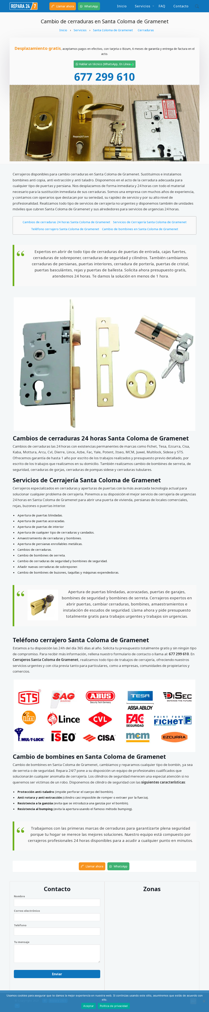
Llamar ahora (64, 6)
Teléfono (20, 925)
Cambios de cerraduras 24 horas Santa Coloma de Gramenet (66, 222)
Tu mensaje (21, 942)
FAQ (162, 6)
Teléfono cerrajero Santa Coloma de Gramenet (65, 229)
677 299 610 (104, 76)
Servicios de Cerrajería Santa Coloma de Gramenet (150, 222)
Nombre (19, 896)
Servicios (142, 6)
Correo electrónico (27, 911)
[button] (196, 6)
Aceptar (88, 1006)
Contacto (181, 6)
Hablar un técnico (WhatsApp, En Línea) (105, 64)
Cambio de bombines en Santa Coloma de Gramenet (140, 229)
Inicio (122, 6)
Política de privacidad (114, 1006)
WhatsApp (90, 6)
